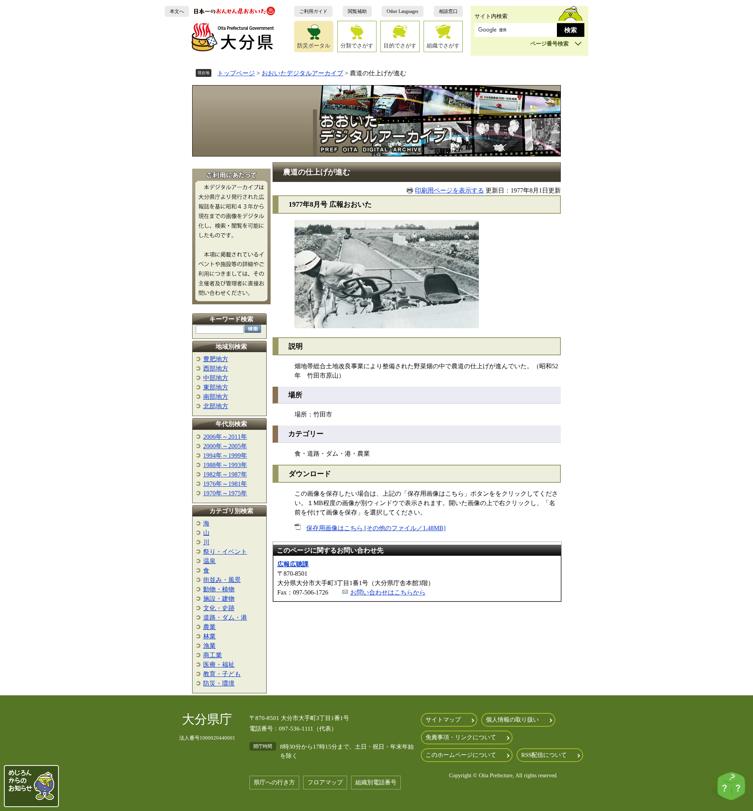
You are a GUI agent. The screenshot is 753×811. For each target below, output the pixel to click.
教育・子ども (222, 674)
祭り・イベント (225, 551)
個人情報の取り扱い (512, 719)
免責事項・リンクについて (461, 737)
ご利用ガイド (313, 11)
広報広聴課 (293, 564)
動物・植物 (219, 589)
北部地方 (215, 406)
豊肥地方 (215, 359)
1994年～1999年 (225, 455)
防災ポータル (313, 45)
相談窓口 (448, 11)
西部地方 (215, 368)
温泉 (209, 561)
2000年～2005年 (225, 446)
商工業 (212, 655)
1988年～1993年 (225, 465)
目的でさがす (400, 45)
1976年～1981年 (225, 483)
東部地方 (215, 387)
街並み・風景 (222, 579)
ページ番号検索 (549, 43)
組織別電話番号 (376, 782)
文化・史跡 (219, 608)
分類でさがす (356, 45)
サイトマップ (443, 719)
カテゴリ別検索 (231, 510)
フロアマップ (325, 782)
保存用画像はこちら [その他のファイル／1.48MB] (376, 528)
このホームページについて (461, 755)
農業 (209, 627)
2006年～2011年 (225, 436)
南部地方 (215, 396)
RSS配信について (544, 755)
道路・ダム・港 (225, 617)
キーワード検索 (231, 319)
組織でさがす (443, 45)
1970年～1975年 (225, 493)
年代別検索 (231, 423)
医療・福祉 (219, 664)
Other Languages (402, 11)
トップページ (236, 73)
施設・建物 (219, 598)
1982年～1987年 (225, 474)
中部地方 (215, 378)
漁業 (209, 645)
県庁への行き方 (274, 782)
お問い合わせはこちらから (388, 592)
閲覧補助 (357, 11)
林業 (209, 636)
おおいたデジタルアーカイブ (302, 73)
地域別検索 (231, 346)
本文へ (177, 11)
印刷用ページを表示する (449, 190)
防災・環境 (219, 683)
